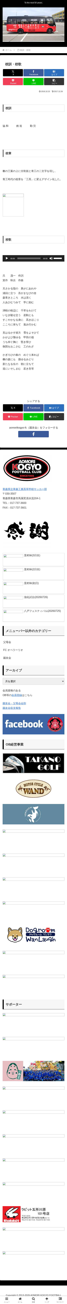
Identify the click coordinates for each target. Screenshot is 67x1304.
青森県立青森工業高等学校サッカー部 (25, 489)
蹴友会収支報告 (12, 708)
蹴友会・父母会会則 (14, 703)
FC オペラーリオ (13, 650)
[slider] (58, 258)
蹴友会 (7, 657)
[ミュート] (51, 258)
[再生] (6, 258)
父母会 (7, 642)
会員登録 (17, 695)
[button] (54, 81)
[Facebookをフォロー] (33, 434)
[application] (33, 258)
